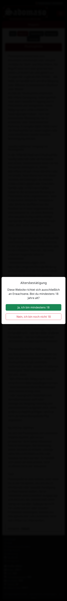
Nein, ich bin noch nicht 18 (33, 317)
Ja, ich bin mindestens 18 (33, 307)
